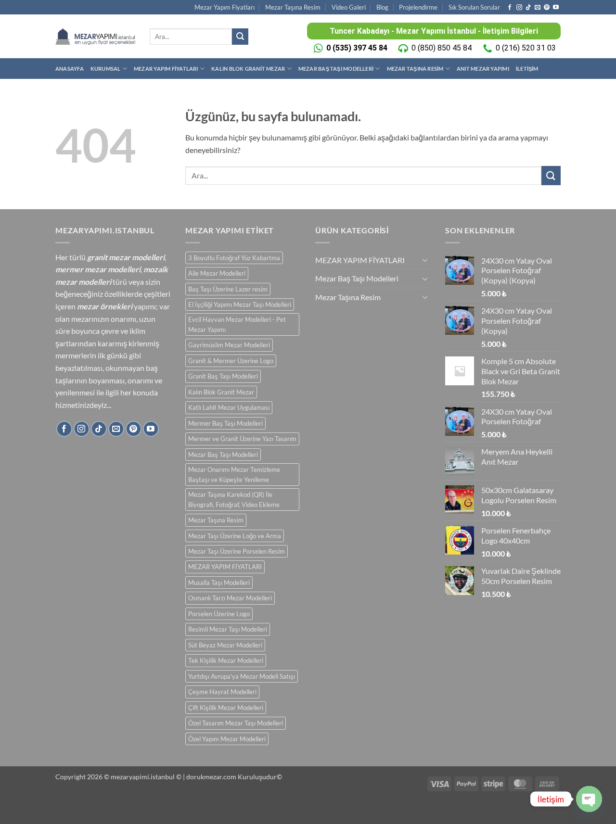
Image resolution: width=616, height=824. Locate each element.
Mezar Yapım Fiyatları (224, 7)
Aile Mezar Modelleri (216, 273)
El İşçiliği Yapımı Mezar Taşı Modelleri (239, 304)
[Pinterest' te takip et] (547, 7)
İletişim (527, 68)
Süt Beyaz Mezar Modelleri (225, 645)
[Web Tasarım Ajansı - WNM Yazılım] (308, 813)
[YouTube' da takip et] (556, 7)
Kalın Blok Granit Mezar (248, 68)
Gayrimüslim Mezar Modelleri (229, 345)
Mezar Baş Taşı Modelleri (335, 68)
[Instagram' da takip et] (519, 7)
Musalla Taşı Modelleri (219, 582)
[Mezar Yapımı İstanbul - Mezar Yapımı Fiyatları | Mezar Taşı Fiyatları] (95, 36)
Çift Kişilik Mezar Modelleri (225, 707)
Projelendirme (418, 7)
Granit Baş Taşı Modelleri (223, 376)
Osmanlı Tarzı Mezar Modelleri (230, 598)
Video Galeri (349, 7)
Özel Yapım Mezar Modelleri (227, 739)
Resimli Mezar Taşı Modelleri (227, 629)
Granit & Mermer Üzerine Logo (230, 361)
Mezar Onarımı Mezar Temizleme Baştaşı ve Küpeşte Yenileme (234, 474)
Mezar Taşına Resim (293, 7)
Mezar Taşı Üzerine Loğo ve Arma (234, 536)
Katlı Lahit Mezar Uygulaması (229, 407)
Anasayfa (69, 68)
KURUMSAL (105, 68)
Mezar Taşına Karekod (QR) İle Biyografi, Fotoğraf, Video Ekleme (234, 499)
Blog (382, 7)
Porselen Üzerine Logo (219, 614)
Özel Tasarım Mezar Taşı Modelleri (235, 723)
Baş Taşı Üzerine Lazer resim (228, 289)
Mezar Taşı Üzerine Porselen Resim (236, 551)
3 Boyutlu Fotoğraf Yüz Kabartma (234, 258)
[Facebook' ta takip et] (510, 7)
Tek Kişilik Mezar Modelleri (225, 660)
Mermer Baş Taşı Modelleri (225, 423)
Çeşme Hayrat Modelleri (222, 692)
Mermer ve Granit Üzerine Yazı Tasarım (242, 439)
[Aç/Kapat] (425, 260)
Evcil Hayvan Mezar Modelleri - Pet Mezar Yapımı (237, 324)
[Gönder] (240, 36)
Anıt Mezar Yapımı (483, 68)
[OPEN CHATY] (589, 799)
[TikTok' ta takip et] (528, 7)
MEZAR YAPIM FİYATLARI (166, 68)
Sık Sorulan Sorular (474, 7)
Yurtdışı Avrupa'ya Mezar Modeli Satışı (241, 676)
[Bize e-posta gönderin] (537, 7)
